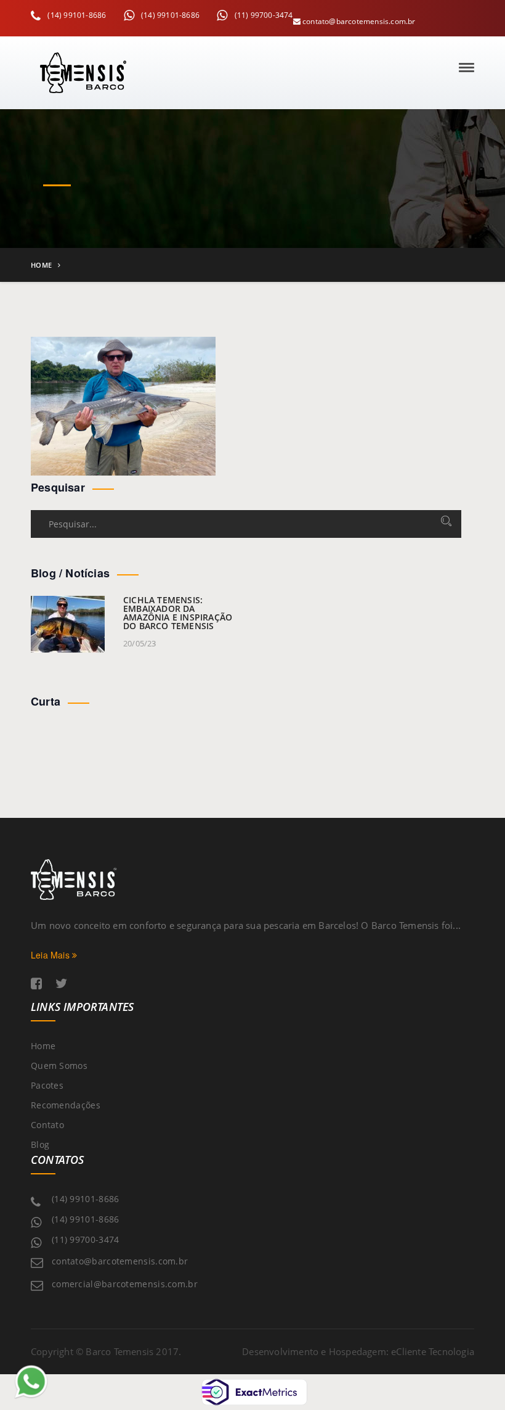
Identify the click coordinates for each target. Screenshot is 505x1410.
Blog (40, 1144)
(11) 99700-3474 (262, 15)
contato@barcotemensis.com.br (358, 21)
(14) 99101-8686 (76, 15)
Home (41, 265)
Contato (47, 1125)
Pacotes (47, 1085)
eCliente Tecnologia (432, 1351)
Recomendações (65, 1105)
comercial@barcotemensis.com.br (125, 1284)
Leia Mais (51, 955)
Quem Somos (59, 1065)
